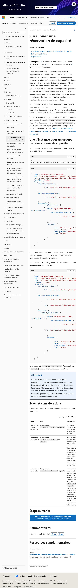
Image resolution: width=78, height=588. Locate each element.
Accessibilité (6, 587)
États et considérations (39, 54)
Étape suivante (36, 57)
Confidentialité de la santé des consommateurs (32, 584)
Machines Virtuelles (49, 30)
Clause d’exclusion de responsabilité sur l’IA (16, 581)
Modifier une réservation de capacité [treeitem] (15, 145)
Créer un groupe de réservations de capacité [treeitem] (15, 151)
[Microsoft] (3, 17)
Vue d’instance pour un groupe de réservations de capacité (51, 51)
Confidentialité (7, 584)
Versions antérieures (41, 581)
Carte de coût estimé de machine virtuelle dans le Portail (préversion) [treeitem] (14, 231)
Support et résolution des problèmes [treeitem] (12, 296)
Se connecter (71, 17)
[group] (53, 161)
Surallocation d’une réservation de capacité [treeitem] (15, 138)
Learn (32, 30)
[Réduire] (25, 28)
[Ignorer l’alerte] (74, 4)
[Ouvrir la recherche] (64, 17)
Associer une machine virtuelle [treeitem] (14, 157)
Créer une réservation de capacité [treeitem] (15, 132)
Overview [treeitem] (7, 43)
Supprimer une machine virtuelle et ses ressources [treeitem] (14, 202)
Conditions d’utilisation (59, 584)
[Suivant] (59, 17)
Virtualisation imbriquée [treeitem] (14, 225)
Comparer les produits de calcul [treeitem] (13, 48)
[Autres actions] (74, 30)
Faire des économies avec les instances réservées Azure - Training (52, 554)
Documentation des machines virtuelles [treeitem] (14, 38)
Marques (17, 587)
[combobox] (13, 32)
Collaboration (62, 581)
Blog (51, 581)
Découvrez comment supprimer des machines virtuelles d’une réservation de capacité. (53, 517)
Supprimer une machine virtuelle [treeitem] (15, 163)
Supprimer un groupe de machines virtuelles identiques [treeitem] (15, 187)
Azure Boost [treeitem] (10, 113)
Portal (52, 23)
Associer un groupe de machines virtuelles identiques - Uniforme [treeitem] (15, 179)
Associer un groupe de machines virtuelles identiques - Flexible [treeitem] (15, 170)
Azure (38, 30)
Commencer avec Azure (66, 23)
